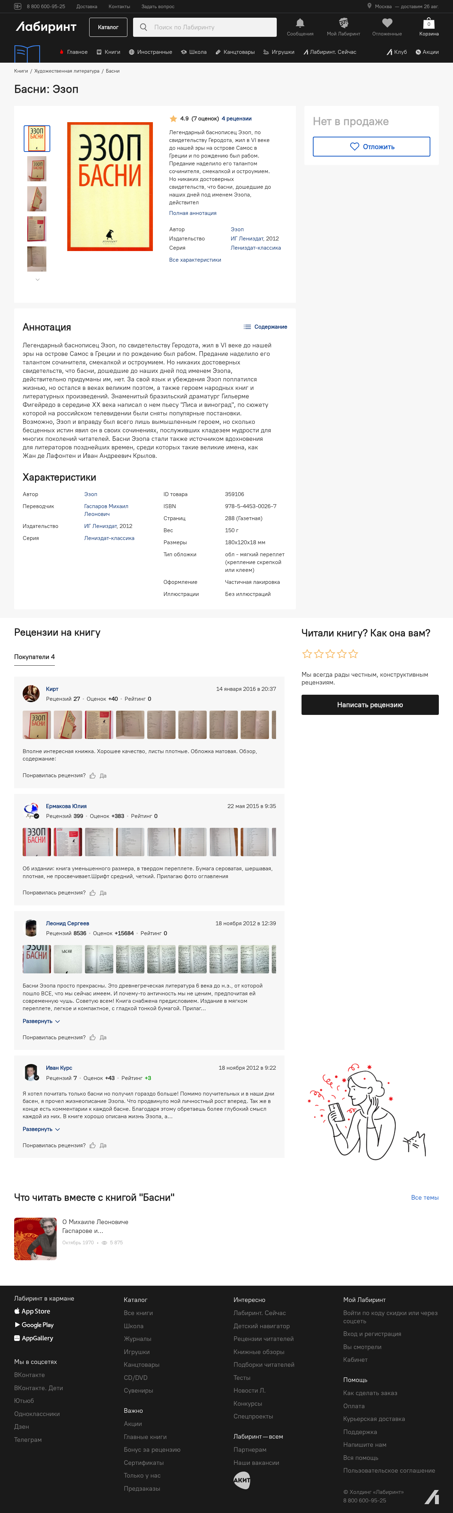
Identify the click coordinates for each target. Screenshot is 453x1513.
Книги (112, 52)
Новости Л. (250, 1390)
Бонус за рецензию (152, 1450)
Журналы (137, 1339)
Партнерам (250, 1450)
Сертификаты (144, 1463)
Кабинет (355, 1360)
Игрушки (283, 52)
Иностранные (154, 52)
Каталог (108, 27)
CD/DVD (136, 1378)
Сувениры (138, 1390)
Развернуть (37, 1021)
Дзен (21, 1426)
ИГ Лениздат (247, 238)
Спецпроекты (253, 1416)
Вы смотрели (362, 1347)
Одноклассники (37, 1414)
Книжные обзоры (259, 1352)
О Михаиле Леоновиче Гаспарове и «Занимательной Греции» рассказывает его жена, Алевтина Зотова (99, 1226)
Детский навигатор (262, 1326)
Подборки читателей (264, 1365)
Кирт (52, 689)
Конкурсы (248, 1403)
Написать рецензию (370, 704)
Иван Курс (59, 1067)
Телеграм (28, 1440)
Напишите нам (364, 1445)
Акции (431, 52)
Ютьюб (24, 1401)
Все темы (425, 1197)
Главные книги (145, 1437)
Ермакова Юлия (66, 806)
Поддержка (360, 1432)
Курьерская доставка (374, 1419)
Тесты (242, 1378)
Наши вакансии (256, 1463)
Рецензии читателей (264, 1339)
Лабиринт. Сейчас (333, 52)
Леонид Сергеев (67, 923)
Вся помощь (360, 1458)
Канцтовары (239, 52)
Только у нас (142, 1475)
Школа (198, 52)
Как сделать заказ (370, 1393)
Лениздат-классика (256, 247)
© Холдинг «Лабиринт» (373, 1492)
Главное (77, 52)
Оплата (354, 1406)
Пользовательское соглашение (389, 1470)
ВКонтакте (29, 1375)
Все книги (138, 1313)
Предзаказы (142, 1488)
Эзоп (237, 229)
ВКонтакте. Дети (38, 1388)
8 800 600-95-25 (364, 1500)
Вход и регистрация (372, 1334)
